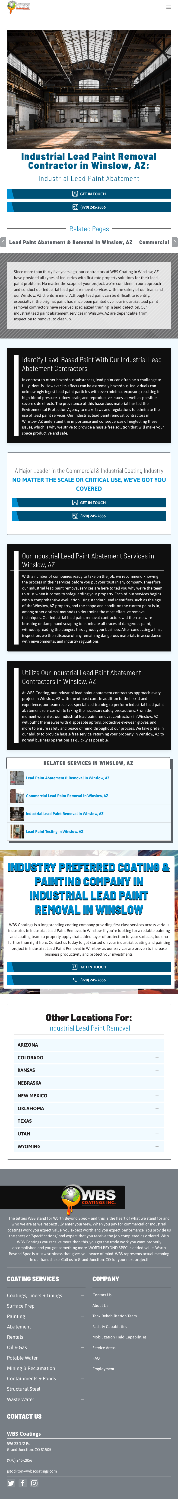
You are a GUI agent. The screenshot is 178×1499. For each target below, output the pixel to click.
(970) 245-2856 (19, 1460)
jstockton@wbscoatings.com (32, 1471)
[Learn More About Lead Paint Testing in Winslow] (89, 831)
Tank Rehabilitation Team (114, 1316)
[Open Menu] (168, 7)
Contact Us (101, 1295)
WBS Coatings (24, 1434)
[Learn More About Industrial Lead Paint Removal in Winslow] (89, 813)
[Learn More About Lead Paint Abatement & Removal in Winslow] (89, 778)
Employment (103, 1369)
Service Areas (103, 1347)
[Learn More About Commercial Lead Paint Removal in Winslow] (89, 796)
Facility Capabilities (109, 1326)
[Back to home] (19, 7)
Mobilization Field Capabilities (119, 1337)
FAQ (96, 1358)
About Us (100, 1305)
